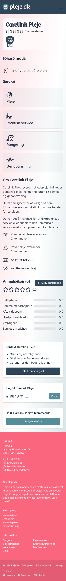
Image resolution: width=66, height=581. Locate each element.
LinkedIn (40, 575)
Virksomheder (11, 543)
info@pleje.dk (15, 462)
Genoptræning (11, 525)
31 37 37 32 (14, 459)
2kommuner (19, 238)
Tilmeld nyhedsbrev (18, 469)
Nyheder (7, 571)
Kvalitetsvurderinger (44, 543)
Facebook (26, 575)
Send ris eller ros (16, 466)
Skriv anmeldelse (51, 282)
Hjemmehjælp (10, 515)
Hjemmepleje (10, 522)
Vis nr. (54, 396)
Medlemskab (40, 547)
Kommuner (9, 547)
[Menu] (61, 7)
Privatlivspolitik (43, 565)
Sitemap (58, 565)
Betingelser (27, 565)
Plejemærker (40, 540)
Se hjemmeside (33, 421)
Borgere (7, 540)
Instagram (10, 575)
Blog (5, 550)
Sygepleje (8, 518)
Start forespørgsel (33, 370)
